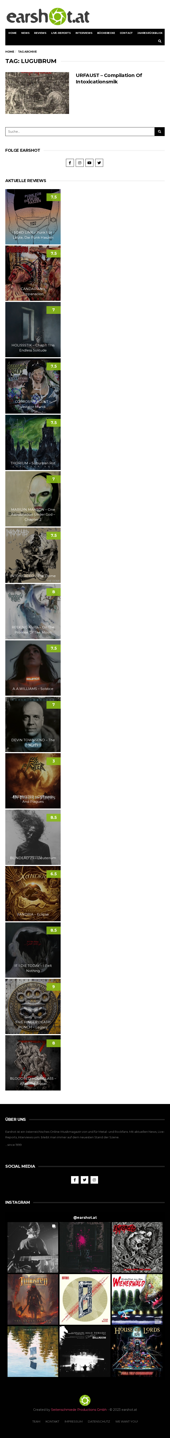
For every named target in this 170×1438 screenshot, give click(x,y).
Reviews (40, 33)
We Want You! (126, 1421)
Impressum (74, 1421)
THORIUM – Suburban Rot (33, 463)
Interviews (84, 33)
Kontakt (52, 1421)
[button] (33, 1247)
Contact (126, 33)
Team (36, 1421)
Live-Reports (61, 33)
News (25, 33)
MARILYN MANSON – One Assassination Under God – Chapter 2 (33, 514)
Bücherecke (106, 33)
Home (12, 33)
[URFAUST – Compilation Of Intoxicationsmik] (37, 93)
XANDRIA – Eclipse (33, 914)
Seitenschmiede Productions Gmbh (79, 1410)
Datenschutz (99, 1421)
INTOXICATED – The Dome (33, 576)
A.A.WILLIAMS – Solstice (33, 689)
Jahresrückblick (149, 33)
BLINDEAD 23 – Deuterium (33, 858)
